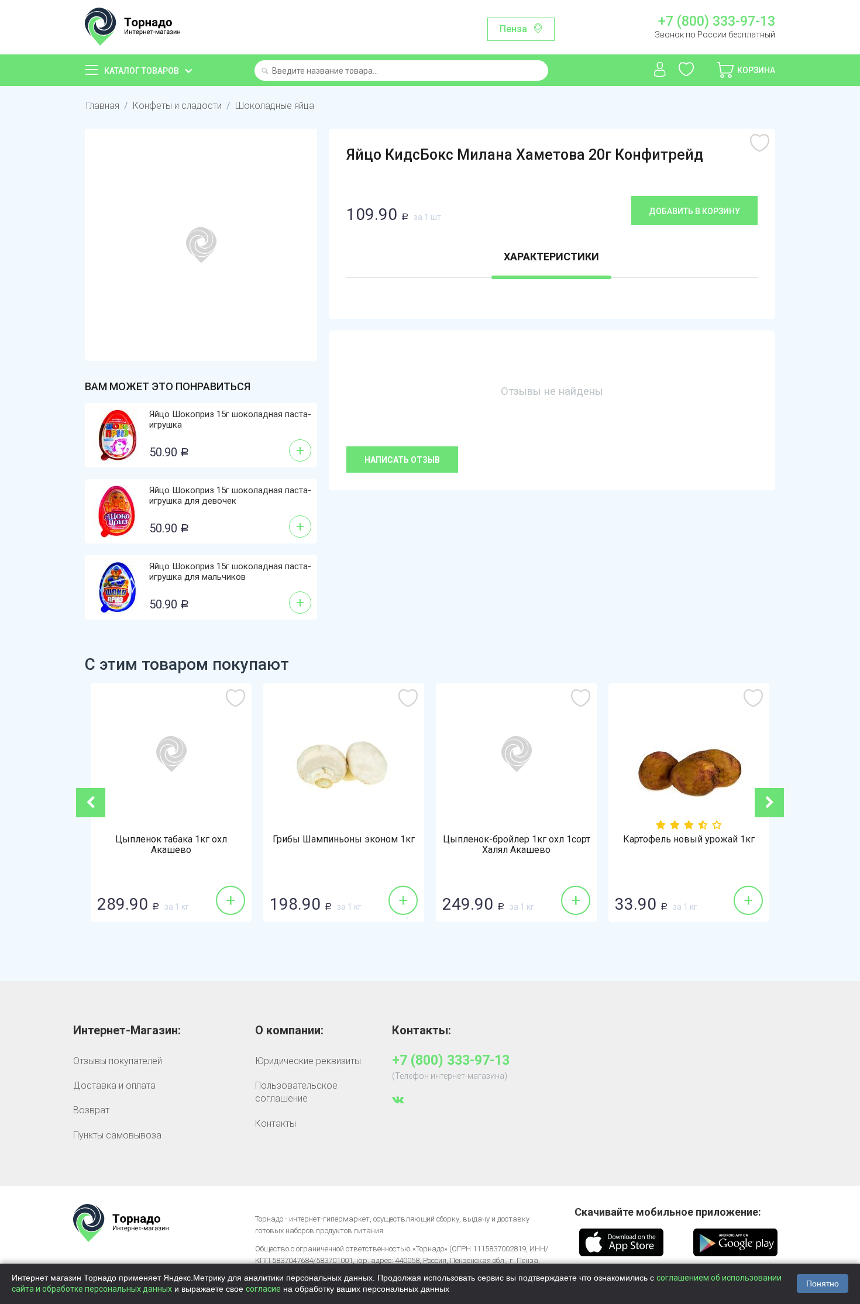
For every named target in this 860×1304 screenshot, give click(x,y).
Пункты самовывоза (117, 1135)
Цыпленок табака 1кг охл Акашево (171, 844)
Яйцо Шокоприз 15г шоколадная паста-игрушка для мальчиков (230, 571)
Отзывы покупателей (117, 1060)
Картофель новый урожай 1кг (689, 839)
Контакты (275, 1123)
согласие (263, 1288)
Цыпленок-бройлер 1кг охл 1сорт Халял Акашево (516, 844)
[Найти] (264, 71)
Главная (102, 105)
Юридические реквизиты (308, 1060)
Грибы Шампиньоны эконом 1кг (344, 839)
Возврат (91, 1110)
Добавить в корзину (694, 211)
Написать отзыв (402, 460)
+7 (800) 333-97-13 (716, 21)
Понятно (822, 1283)
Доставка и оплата (114, 1085)
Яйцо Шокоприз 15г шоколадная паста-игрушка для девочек (230, 495)
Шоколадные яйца (274, 105)
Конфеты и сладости (177, 105)
